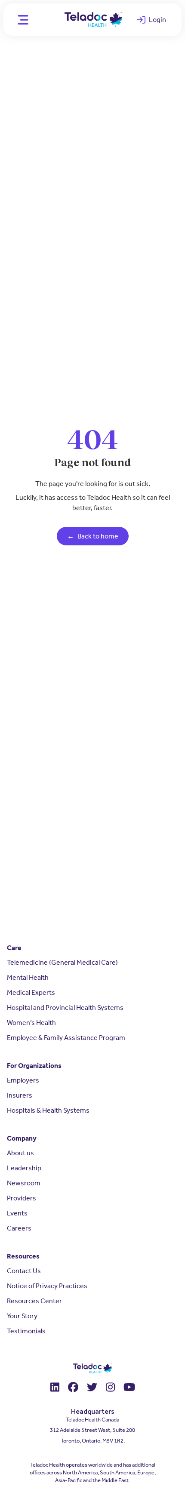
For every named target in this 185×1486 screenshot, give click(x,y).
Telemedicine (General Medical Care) (62, 962)
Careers (19, 1228)
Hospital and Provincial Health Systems (65, 1007)
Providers (21, 1198)
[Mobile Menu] (22, 20)
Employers (23, 1080)
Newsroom (23, 1183)
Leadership (24, 1168)
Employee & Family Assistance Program (66, 1038)
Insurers (19, 1095)
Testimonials (26, 1331)
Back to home (92, 536)
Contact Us (24, 1271)
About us (20, 1153)
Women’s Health (31, 1022)
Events (17, 1213)
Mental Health (28, 977)
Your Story (22, 1316)
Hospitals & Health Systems (48, 1110)
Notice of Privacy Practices (47, 1286)
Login (155, 21)
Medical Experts (31, 992)
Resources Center (34, 1301)
